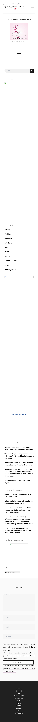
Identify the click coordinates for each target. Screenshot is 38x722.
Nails (6, 247)
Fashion (8, 234)
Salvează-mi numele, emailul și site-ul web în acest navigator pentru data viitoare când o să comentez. (19, 647)
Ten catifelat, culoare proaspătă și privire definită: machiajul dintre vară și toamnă (19, 456)
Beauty (7, 229)
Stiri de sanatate (11, 261)
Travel (7, 265)
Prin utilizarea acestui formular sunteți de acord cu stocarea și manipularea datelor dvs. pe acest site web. (19, 656)
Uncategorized (10, 270)
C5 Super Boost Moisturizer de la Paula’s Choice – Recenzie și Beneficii (18, 510)
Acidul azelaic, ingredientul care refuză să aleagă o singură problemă (19, 448)
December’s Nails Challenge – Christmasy (19, 52)
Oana (7, 494)
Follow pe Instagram (19, 414)
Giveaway (8, 238)
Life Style (8, 243)
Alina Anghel (10, 501)
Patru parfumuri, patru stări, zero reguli (17, 482)
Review (7, 256)
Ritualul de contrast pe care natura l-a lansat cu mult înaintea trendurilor (19, 464)
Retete (7, 252)
